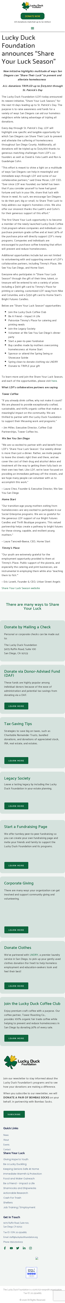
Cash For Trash (12, 1197)
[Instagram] (30, 1248)
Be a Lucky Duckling (14, 1164)
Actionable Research (15, 1193)
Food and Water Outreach (19, 1178)
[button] (32, 28)
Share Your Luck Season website (21, 588)
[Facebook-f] (4, 1248)
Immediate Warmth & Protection (22, 1173)
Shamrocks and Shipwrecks (19, 1188)
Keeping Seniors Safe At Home (21, 1169)
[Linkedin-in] (24, 1248)
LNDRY (34, 954)
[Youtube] (11, 1248)
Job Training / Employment (19, 1207)
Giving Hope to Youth (15, 1159)
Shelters (8, 1202)
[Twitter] (17, 1248)
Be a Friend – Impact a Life (19, 1183)
